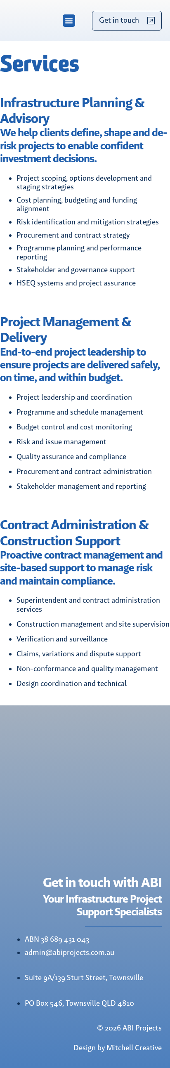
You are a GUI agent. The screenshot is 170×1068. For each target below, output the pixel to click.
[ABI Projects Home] (24, 20)
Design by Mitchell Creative (117, 1047)
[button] (69, 20)
